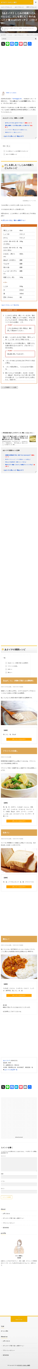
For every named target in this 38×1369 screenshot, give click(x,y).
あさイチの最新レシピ (10, 154)
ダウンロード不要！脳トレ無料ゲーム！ (13, 1218)
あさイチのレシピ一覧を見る (10, 305)
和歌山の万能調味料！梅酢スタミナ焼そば (15, 462)
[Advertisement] (19, 70)
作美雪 (19, 1258)
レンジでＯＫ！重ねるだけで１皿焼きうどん (16, 129)
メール (3, 1181)
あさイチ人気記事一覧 (10, 1069)
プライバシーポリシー (9, 1223)
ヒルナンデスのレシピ (6, 7)
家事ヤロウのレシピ (32, 7)
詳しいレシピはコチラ (19, 739)
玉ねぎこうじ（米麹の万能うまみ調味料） (17, 663)
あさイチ (6, 29)
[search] (35, 38)
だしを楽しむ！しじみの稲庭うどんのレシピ (16, 151)
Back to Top (19, 1319)
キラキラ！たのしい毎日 (23, 1365)
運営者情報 (6, 1227)
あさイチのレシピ (19, 7)
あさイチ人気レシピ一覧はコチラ (14, 136)
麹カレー (9, 672)
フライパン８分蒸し (12, 666)
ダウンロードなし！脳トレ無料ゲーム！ (14, 220)
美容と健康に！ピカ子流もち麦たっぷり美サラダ (17, 125)
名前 (2, 1173)
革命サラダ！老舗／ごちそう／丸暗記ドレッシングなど (19, 464)
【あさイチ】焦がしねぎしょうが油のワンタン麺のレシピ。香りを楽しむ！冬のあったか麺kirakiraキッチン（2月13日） (15, 437)
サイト (3, 1188)
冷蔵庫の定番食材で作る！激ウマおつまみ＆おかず (18, 455)
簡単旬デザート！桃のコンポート (13, 132)
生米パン (9, 669)
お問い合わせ (6, 1213)
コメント (3, 1156)
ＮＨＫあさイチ (17, 98)
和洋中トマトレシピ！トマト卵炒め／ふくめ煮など (18, 459)
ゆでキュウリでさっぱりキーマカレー (14, 123)
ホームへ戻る (4, 1331)
